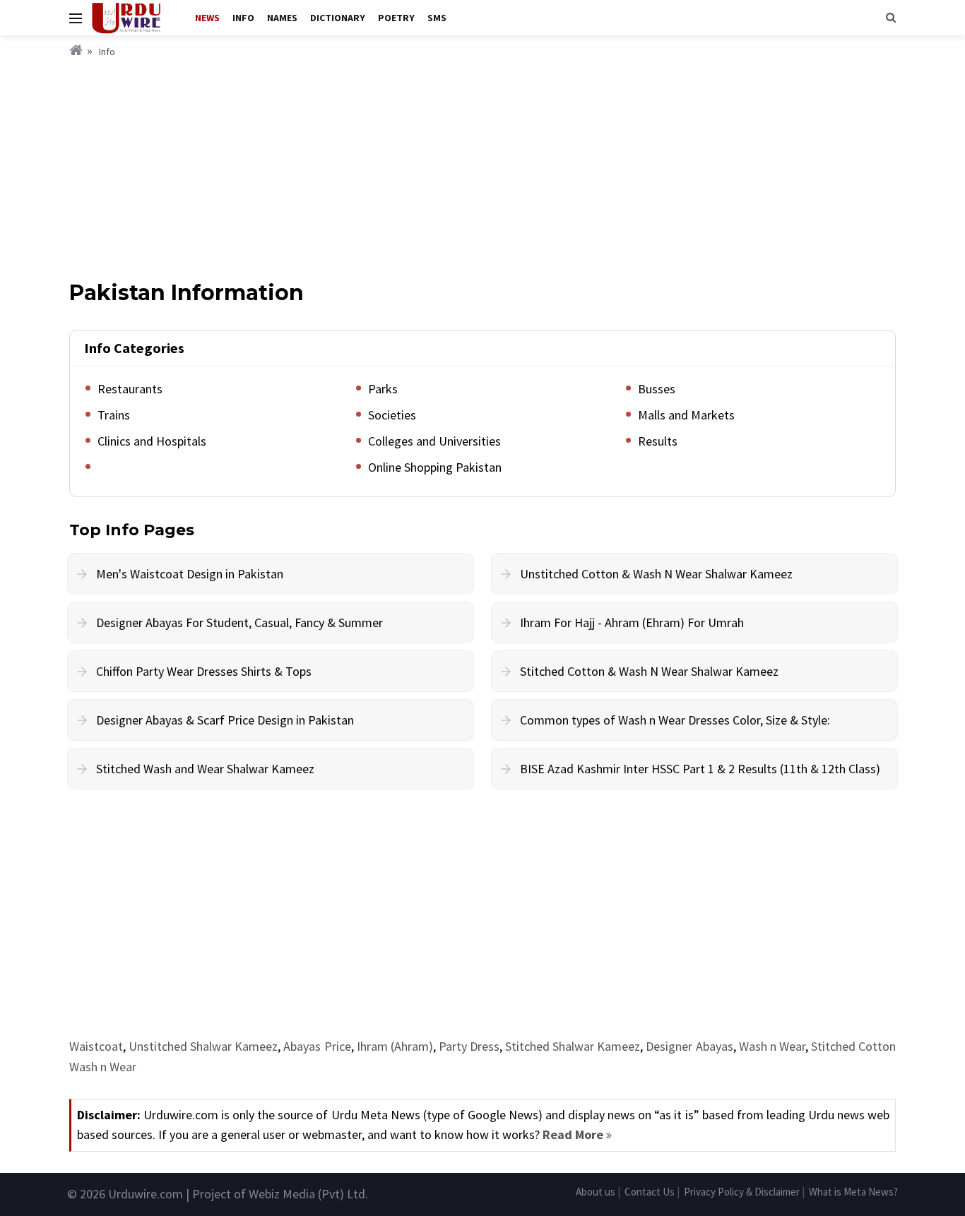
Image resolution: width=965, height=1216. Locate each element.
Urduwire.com (145, 1194)
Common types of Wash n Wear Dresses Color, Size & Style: (675, 720)
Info (243, 17)
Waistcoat (96, 1046)
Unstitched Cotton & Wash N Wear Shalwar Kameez (656, 574)
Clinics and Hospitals (151, 441)
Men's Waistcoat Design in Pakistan (189, 574)
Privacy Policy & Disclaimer (742, 1191)
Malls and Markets (686, 415)
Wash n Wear (772, 1046)
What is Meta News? (853, 1191)
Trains (113, 415)
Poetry (396, 17)
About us (595, 1191)
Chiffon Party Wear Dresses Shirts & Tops (204, 671)
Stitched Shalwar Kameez (572, 1046)
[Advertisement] (482, 166)
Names (282, 17)
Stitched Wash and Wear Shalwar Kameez (205, 769)
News (207, 17)
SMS (436, 17)
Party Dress (469, 1046)
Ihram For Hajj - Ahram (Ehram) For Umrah (632, 622)
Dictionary (337, 17)
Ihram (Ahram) (395, 1046)
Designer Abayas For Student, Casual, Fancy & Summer (239, 622)
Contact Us (649, 1191)
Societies (392, 415)
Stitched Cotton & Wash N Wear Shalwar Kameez (649, 671)
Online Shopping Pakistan (435, 467)
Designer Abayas (689, 1046)
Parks (383, 389)
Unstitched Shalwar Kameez (203, 1046)
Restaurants (129, 389)
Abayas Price (316, 1046)
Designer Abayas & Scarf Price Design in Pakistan (225, 720)
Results (657, 441)
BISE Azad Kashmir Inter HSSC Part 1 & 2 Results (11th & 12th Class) (700, 769)
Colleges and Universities (434, 441)
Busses (656, 389)
